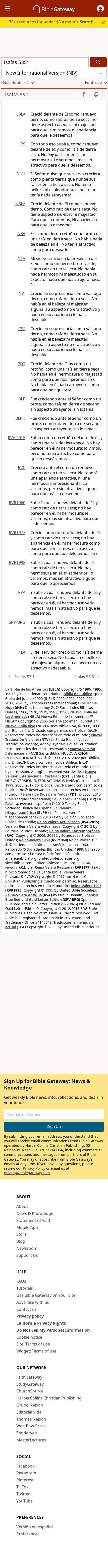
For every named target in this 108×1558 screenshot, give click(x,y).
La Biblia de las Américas (26, 689)
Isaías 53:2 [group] (17, 94)
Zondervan (26, 1433)
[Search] (98, 62)
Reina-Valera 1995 (86, 885)
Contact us (26, 1309)
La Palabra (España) (69, 799)
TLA (22, 652)
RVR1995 (17, 562)
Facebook (25, 1466)
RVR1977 (17, 532)
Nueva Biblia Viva (20, 725)
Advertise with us (32, 1302)
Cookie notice (29, 1337)
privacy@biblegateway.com (27, 1172)
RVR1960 (17, 502)
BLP (21, 399)
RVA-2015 (16, 437)
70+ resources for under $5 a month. (54, 22)
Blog (20, 1241)
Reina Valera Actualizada (58, 821)
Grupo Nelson (29, 1405)
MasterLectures (31, 1440)
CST (21, 328)
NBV (21, 233)
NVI (22, 293)
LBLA (20, 114)
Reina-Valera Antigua (23, 895)
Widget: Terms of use (36, 1351)
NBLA (20, 203)
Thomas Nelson (31, 1419)
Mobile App (27, 1227)
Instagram (26, 1473)
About (22, 1206)
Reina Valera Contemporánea (74, 830)
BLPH (20, 418)
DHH (20, 174)
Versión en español (34, 1527)
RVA (21, 592)
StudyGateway (30, 1384)
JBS (22, 144)
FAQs (21, 1281)
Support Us (27, 1255)
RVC (21, 467)
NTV (21, 258)
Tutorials (24, 1288)
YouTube (24, 1501)
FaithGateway (29, 1377)
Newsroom (26, 1248)
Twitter (23, 1494)
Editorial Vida (28, 1412)
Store (21, 1234)
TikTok (22, 1487)
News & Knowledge (34, 1213)
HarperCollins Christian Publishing (49, 1398)
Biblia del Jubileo (78, 693)
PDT (21, 364)
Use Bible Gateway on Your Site (45, 1295)
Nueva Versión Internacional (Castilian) (50, 773)
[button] (100, 8)
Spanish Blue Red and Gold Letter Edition (51, 897)
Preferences (27, 1534)
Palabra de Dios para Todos (43, 794)
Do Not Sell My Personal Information (53, 1330)
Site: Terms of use (33, 1344)
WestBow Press (31, 1426)
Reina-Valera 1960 (34, 840)
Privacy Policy (34, 1168)
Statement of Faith (33, 1220)
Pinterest (25, 1480)
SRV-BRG (17, 622)
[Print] (97, 94)
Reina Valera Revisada (53, 867)
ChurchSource (29, 1391)
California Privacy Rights (41, 1323)
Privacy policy (30, 1316)
